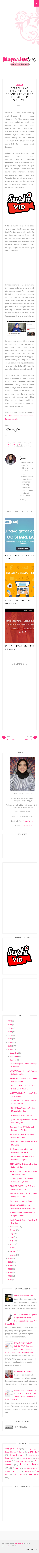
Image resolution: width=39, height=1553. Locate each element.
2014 (10, 1266)
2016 (10, 1258)
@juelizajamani (27, 826)
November (14, 1057)
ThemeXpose (19, 1543)
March (12, 1248)
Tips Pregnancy (19, 1475)
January (13, 1255)
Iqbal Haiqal (10, 1458)
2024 (10, 1025)
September (14, 1227)
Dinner (21, 1452)
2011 (10, 1276)
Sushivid (19, 84)
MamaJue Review (23, 1461)
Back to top (30, 1549)
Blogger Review (12, 1448)
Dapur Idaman (10, 1452)
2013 (10, 1269)
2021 (10, 1035)
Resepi (16, 1468)
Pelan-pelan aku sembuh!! (24, 1371)
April (11, 1244)
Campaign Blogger (30, 1449)
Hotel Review (33, 1455)
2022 (10, 1032)
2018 (10, 1046)
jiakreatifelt (5, 1546)
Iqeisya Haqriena (26, 1458)
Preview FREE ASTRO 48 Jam (21, 1115)
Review (28, 1471)
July (11, 1234)
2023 (10, 1028)
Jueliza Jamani (24, 457)
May (11, 1241)
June (12, 1237)
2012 (10, 1273)
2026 (10, 1021)
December (14, 1053)
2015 (10, 1262)
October (13, 1060)
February (13, 1251)
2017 (10, 1049)
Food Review (16, 1455)
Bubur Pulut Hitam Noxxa (23, 1296)
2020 (10, 1039)
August (12, 1230)
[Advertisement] (19, 26)
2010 (10, 1280)
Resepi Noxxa (12, 1471)
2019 (10, 1042)
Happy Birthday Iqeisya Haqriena (22, 1201)
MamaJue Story (29, 821)
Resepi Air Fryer (30, 1468)
